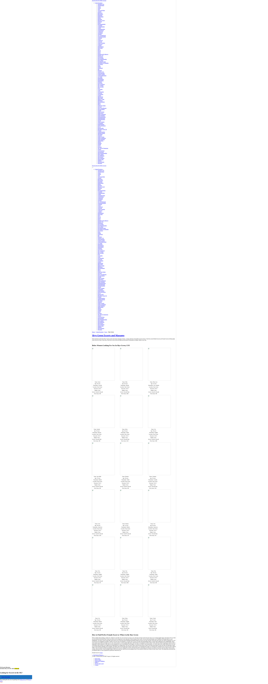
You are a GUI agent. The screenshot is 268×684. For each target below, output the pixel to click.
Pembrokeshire (101, 124)
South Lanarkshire (102, 138)
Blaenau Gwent (101, 20)
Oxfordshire (100, 123)
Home (93, 332)
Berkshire (100, 19)
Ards (99, 9)
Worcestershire (101, 162)
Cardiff (99, 28)
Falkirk (99, 66)
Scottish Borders (101, 132)
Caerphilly (100, 25)
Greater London (101, 74)
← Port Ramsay (95, 655)
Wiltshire (100, 160)
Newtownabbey (101, 109)
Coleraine (100, 38)
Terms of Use (23, 679)
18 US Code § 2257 (99, 663)
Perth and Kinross (102, 125)
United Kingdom (98, 3)
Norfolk (99, 110)
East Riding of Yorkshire (103, 63)
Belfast (99, 18)
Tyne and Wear (101, 150)
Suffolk (99, 144)
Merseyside (100, 98)
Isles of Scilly (101, 86)
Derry (99, 49)
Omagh (99, 120)
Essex (99, 65)
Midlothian (100, 100)
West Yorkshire (101, 158)
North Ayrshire (101, 112)
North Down (100, 113)
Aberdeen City (101, 4)
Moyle (99, 104)
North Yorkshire (101, 115)
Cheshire (100, 34)
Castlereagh (100, 31)
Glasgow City (101, 71)
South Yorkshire (101, 139)
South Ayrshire (101, 137)
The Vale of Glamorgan (103, 148)
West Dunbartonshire (102, 153)
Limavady (100, 93)
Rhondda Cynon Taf (102, 129)
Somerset (100, 135)
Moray (99, 103)
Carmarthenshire (101, 29)
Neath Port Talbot (102, 105)
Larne (99, 90)
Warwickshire (101, 152)
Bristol (99, 23)
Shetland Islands (101, 133)
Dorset (99, 51)
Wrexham (100, 163)
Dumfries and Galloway (103, 54)
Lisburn (99, 95)
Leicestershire (101, 92)
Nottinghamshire (101, 119)
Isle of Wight (100, 85)
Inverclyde (100, 83)
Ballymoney (100, 14)
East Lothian (100, 60)
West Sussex (100, 157)
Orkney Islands (101, 122)
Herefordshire (101, 79)
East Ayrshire (101, 58)
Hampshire (100, 78)
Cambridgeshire (101, 26)
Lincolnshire (100, 94)
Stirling (99, 142)
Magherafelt (100, 97)
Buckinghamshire (101, 24)
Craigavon (100, 44)
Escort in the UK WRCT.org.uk (99, 0)
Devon (99, 50)
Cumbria (100, 45)
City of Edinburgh (102, 35)
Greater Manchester (102, 75)
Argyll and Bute (101, 10)
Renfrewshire (101, 128)
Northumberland (101, 118)
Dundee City (100, 55)
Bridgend (100, 21)
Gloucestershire (101, 73)
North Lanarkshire (102, 114)
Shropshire (100, 134)
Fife (98, 69)
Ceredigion (100, 33)
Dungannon (100, 56)
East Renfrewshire (102, 61)
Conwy (99, 39)
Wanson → (101, 655)
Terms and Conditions (100, 661)
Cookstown (100, 40)
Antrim (99, 8)
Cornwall (100, 41)
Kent (99, 88)
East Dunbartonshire (102, 59)
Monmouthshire (101, 102)
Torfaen (99, 149)
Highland (100, 81)
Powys (99, 127)
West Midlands (101, 155)
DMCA (96, 662)
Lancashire (100, 89)
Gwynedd (100, 76)
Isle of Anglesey (101, 84)
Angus (99, 6)
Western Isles (101, 159)
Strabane (100, 143)
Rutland (99, 130)
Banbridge (100, 15)
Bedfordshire (100, 16)
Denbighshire (101, 46)
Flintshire (100, 70)
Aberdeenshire (101, 5)
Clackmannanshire (102, 36)
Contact (96, 665)
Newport (100, 107)
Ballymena (100, 13)
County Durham (101, 43)
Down (99, 53)
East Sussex (100, 64)
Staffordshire (100, 140)
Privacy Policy (98, 660)
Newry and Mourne (102, 108)
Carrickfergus (101, 30)
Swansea (100, 147)
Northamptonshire (102, 117)
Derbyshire (100, 48)
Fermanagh (100, 68)
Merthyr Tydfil (101, 99)
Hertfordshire (101, 80)
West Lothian (101, 154)
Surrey (99, 145)
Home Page (97, 658)
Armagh (99, 11)
